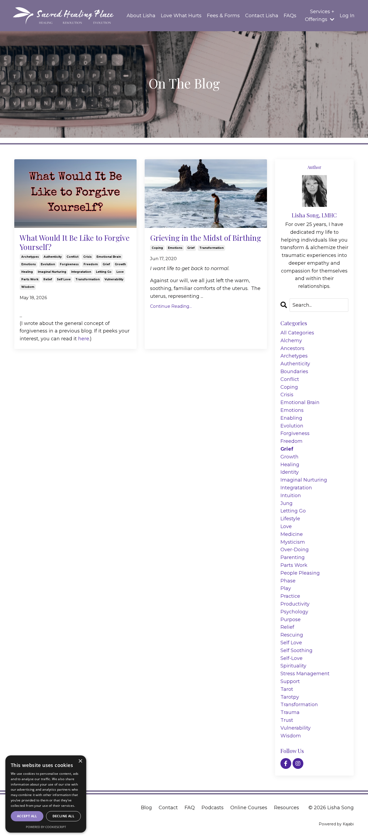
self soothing (296, 650)
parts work (30, 279)
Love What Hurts (181, 16)
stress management (304, 674)
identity (289, 472)
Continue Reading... (171, 306)
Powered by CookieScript (46, 827)
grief (106, 264)
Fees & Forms (223, 16)
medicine (291, 534)
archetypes (30, 257)
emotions (28, 264)
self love (64, 279)
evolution (48, 264)
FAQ (190, 808)
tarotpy (289, 697)
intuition (290, 495)
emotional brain (108, 257)
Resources (286, 808)
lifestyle (290, 519)
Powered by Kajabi (336, 824)
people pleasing (300, 573)
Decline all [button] (63, 816)
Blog (146, 808)
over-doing (294, 550)
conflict (72, 257)
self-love (291, 658)
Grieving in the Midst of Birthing (205, 237)
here (83, 339)
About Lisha (141, 16)
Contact (168, 808)
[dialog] (45, 794)
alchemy (291, 341)
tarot (286, 689)
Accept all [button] (27, 816)
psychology (294, 612)
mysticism (292, 542)
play (285, 588)
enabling (291, 418)
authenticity (53, 257)
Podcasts (213, 808)
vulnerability (114, 279)
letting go (104, 272)
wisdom (27, 287)
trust (286, 720)
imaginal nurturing (52, 272)
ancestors (292, 348)
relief (47, 279)
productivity (295, 604)
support (290, 681)
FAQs (290, 16)
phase (288, 581)
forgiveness (69, 264)
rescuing (291, 635)
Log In (347, 16)
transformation (87, 279)
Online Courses (248, 808)
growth (120, 264)
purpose (290, 620)
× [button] (80, 761)
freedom (91, 264)
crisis (87, 257)
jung (286, 503)
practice (290, 596)
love (120, 272)
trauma (290, 712)
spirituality (293, 666)
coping (157, 248)
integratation (81, 272)
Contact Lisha (261, 16)
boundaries (294, 371)
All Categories (297, 333)
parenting (292, 557)
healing (27, 272)
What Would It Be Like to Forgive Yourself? (75, 242)
